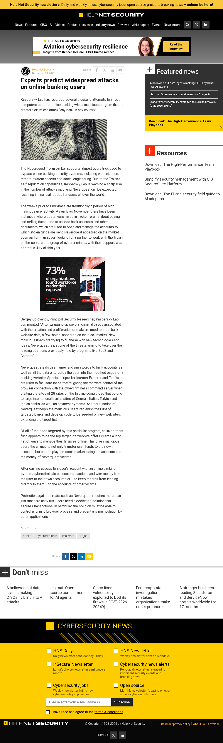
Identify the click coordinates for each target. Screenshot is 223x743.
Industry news (105, 25)
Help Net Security (43, 69)
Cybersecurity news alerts (145, 664)
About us (199, 724)
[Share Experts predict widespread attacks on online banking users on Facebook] (96, 70)
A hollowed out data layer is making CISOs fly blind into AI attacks (25, 594)
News (19, 25)
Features (31, 25)
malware (68, 536)
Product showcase (80, 25)
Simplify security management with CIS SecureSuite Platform (179, 181)
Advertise (214, 724)
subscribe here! (200, 5)
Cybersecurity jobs (71, 685)
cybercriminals (47, 536)
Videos (60, 25)
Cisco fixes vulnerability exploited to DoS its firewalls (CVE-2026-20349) (110, 597)
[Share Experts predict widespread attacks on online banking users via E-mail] (120, 70)
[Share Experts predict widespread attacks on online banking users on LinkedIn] (112, 70)
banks (27, 536)
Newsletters (172, 25)
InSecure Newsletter (73, 664)
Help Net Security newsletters (35, 5)
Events (156, 25)
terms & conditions (109, 712)
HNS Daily (63, 650)
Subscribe (122, 702)
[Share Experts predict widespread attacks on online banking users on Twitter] (104, 70)
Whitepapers (140, 25)
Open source (132, 685)
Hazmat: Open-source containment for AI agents (180, 94)
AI (51, 25)
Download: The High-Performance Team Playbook (180, 123)
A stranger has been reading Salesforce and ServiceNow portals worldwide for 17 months (197, 597)
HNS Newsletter (136, 650)
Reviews (123, 25)
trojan (83, 536)
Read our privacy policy (175, 724)
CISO (43, 25)
